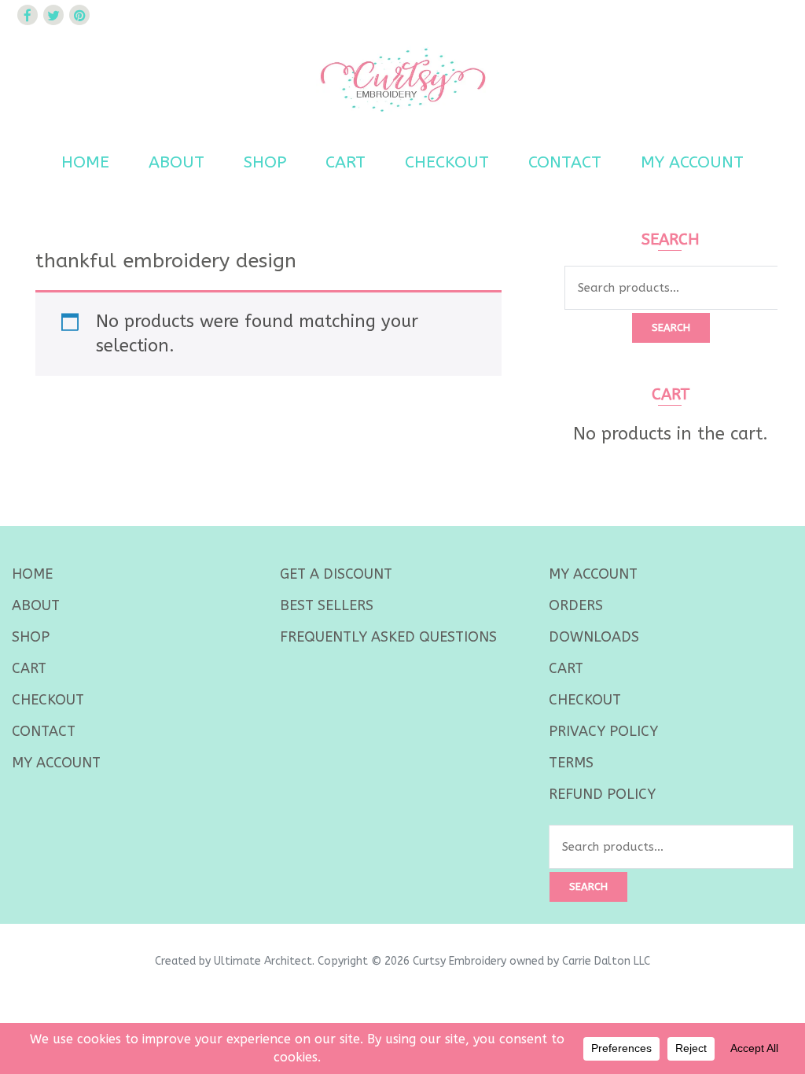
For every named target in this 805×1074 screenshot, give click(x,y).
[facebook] (27, 15)
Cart (345, 162)
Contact (564, 162)
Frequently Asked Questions (388, 637)
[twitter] (53, 15)
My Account (692, 162)
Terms (571, 762)
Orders (576, 605)
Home (85, 162)
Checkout (447, 162)
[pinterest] (79, 15)
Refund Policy (602, 794)
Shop (265, 162)
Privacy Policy (603, 731)
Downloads (594, 637)
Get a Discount (336, 574)
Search (671, 327)
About (176, 162)
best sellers (326, 605)
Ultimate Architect (263, 961)
